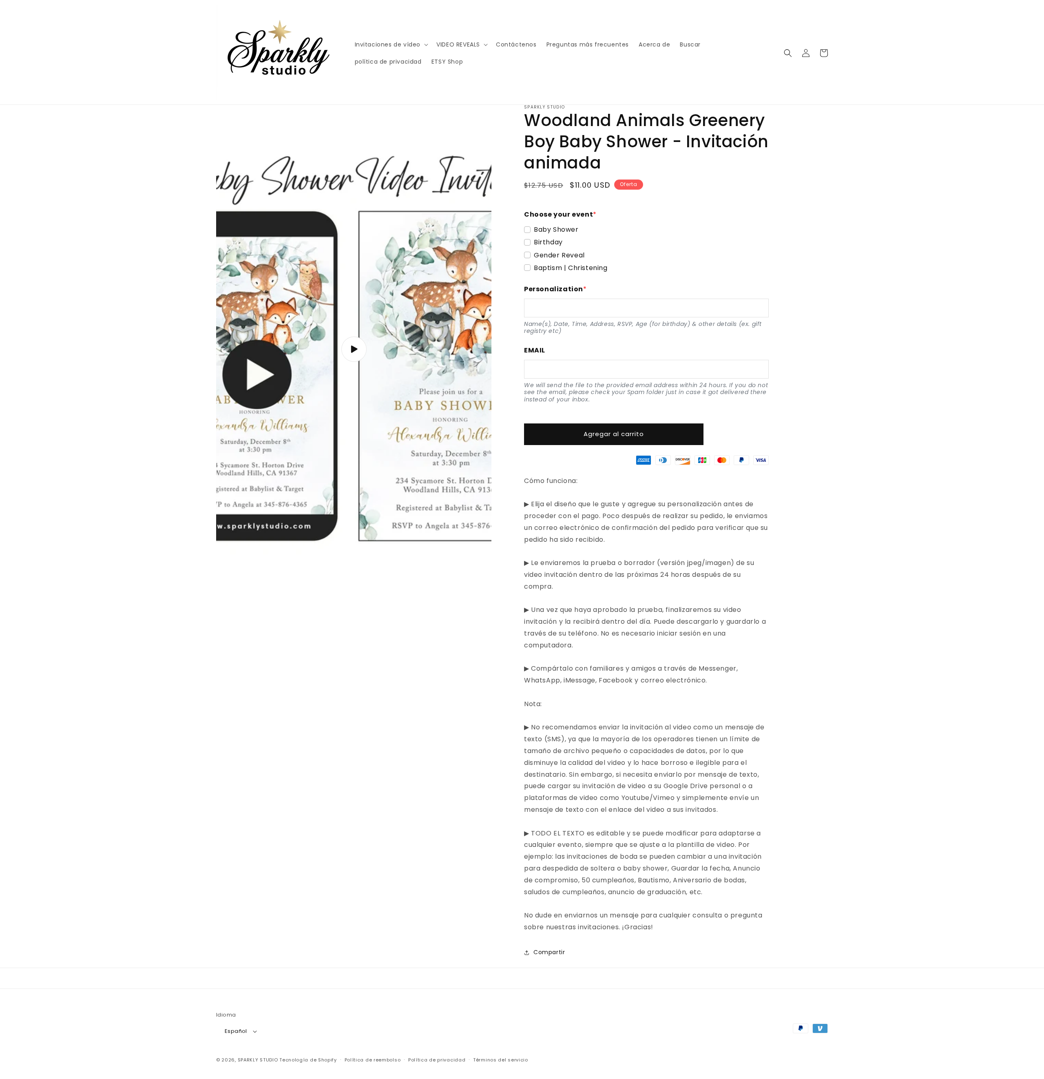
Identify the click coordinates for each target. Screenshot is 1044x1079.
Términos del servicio (500, 1060)
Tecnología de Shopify (308, 1060)
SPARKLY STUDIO (258, 1060)
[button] (391, 44)
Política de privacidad (436, 1060)
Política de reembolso (373, 1060)
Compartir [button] (549, 952)
